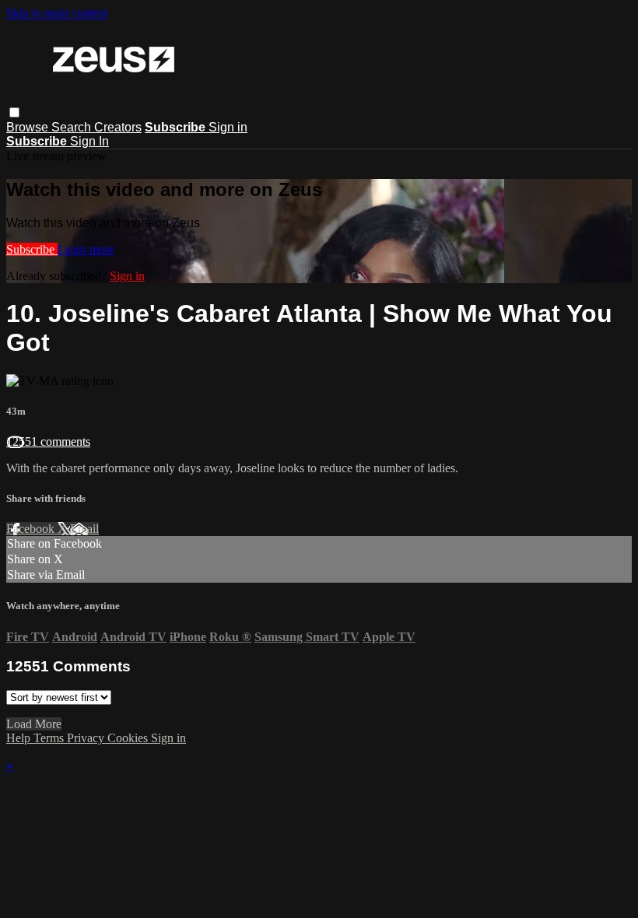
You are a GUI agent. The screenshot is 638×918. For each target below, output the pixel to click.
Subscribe (32, 249)
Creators (118, 127)
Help (19, 738)
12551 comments (48, 441)
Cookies (129, 738)
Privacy (87, 738)
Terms (50, 738)
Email (84, 528)
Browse (28, 127)
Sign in (228, 127)
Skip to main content (56, 12)
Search (72, 127)
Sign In (89, 141)
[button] (14, 112)
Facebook (32, 528)
